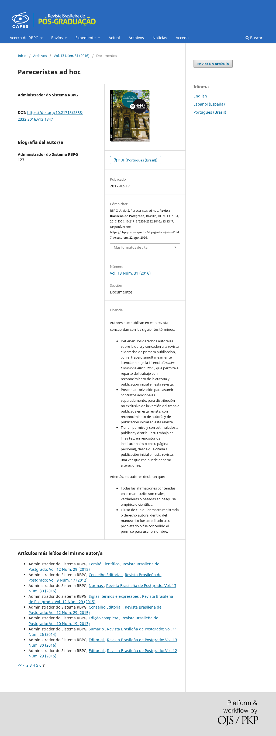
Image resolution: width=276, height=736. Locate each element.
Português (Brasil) (210, 112)
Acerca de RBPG (24, 37)
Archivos (136, 37)
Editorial (97, 639)
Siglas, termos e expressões (114, 596)
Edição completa (104, 617)
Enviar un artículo (213, 63)
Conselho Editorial (106, 574)
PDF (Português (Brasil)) (137, 160)
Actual (114, 37)
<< (20, 665)
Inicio (22, 55)
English (200, 96)
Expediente (86, 37)
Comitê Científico (104, 563)
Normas (96, 585)
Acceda (182, 37)
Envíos (57, 37)
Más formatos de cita (130, 247)
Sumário (97, 629)
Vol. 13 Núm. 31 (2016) (71, 55)
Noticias (160, 37)
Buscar (256, 37)
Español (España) (209, 104)
